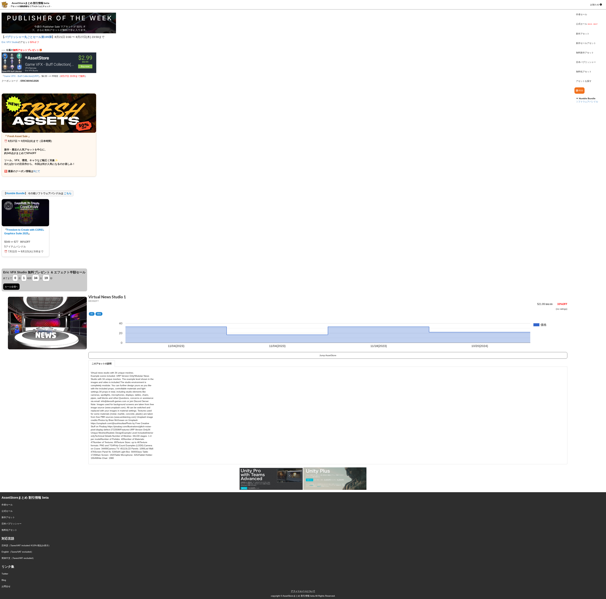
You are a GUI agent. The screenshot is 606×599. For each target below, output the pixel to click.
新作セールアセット (586, 43)
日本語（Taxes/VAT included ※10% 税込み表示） (26, 545)
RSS (580, 90)
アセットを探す (583, 81)
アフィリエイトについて (303, 591)
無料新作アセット (585, 52)
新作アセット (582, 33)
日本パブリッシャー (586, 62)
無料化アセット (583, 71)
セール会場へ (11, 286)
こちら (67, 193)
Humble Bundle (15, 193)
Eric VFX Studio (10, 42)
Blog (4, 580)
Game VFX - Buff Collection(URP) (21, 76)
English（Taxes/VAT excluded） (17, 551)
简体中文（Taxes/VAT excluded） (18, 558)
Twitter (5, 573)
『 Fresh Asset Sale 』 (17, 136)
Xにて (36, 171)
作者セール (581, 14)
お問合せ (6, 586)
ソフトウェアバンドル (587, 101)
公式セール (7, 511)
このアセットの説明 (102, 363)
